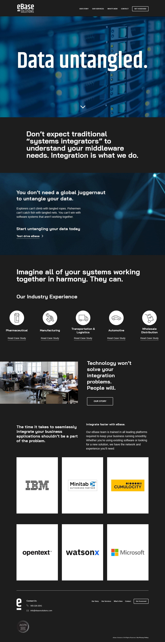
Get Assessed (140, 9)
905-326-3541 (36, 606)
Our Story (84, 9)
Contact (125, 9)
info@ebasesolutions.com (41, 610)
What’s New (112, 9)
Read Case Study (17, 338)
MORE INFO (74, 496)
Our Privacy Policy (142, 637)
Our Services (98, 9)
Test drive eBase (28, 236)
